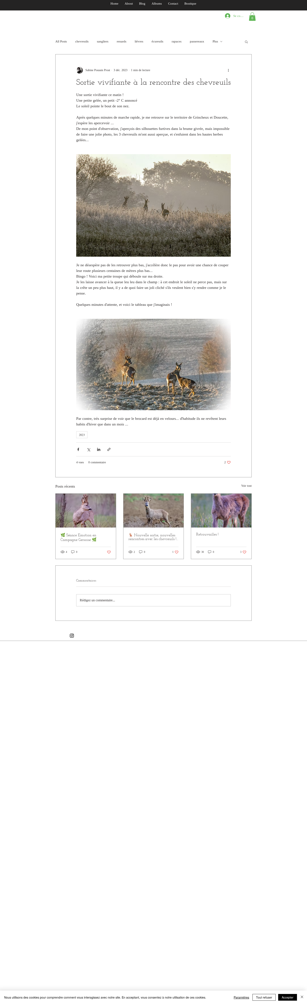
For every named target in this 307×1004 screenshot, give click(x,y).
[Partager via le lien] (109, 449)
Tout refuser (264, 997)
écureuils (157, 41)
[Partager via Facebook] (78, 449)
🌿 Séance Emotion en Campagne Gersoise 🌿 (78, 538)
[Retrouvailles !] (221, 511)
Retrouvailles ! (207, 535)
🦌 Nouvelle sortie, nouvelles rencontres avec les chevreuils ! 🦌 (152, 537)
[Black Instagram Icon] (72, 635)
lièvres (139, 41)
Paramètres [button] (241, 997)
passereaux (197, 41)
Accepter (287, 997)
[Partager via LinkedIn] (99, 449)
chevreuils (82, 41)
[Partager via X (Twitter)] (88, 449)
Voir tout (246, 485)
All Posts (61, 41)
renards (121, 41)
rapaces (176, 41)
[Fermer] (301, 997)
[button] (252, 16)
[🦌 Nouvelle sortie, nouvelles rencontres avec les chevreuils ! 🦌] (153, 511)
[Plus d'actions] (228, 70)
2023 (82, 435)
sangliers (102, 41)
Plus (215, 41)
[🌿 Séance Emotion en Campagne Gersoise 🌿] (86, 511)
